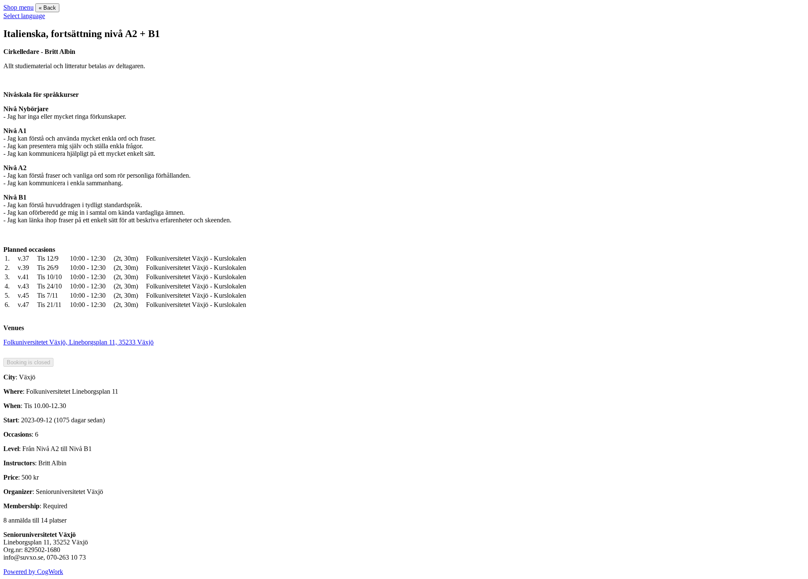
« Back (47, 8)
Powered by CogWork (33, 571)
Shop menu (18, 7)
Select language (24, 15)
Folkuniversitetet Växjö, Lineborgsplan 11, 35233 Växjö (78, 342)
